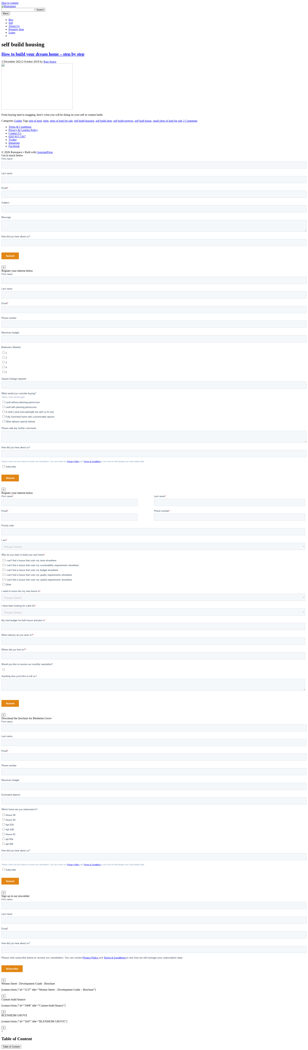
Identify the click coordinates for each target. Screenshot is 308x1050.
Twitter (13, 139)
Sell (11, 22)
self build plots (104, 120)
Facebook (14, 146)
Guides (18, 120)
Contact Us (15, 133)
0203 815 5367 (17, 136)
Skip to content (9, 2)
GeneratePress (45, 152)
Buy (11, 19)
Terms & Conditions (20, 126)
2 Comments (190, 120)
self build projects (123, 120)
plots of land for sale (61, 120)
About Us (14, 26)
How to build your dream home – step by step (42, 54)
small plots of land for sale (167, 120)
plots (45, 120)
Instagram (14, 142)
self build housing (84, 120)
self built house (143, 120)
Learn (12, 32)
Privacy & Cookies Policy (23, 130)
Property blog (16, 29)
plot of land (35, 120)
